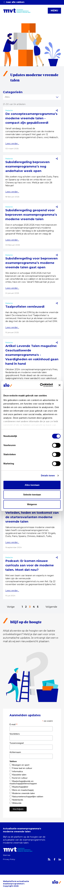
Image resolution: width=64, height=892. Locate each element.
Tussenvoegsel (17, 743)
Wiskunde (16, 803)
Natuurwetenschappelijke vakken (27, 796)
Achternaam (15, 752)
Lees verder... (12, 143)
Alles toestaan (32, 485)
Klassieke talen (19, 774)
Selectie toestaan (32, 494)
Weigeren (32, 504)
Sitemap (6, 855)
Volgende (51, 606)
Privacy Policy (9, 859)
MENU (54, 10)
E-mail (13, 724)
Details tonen (48, 475)
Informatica (17, 771)
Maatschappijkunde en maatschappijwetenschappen (23, 782)
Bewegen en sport (20, 765)
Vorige (11, 606)
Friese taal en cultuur (22, 768)
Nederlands (17, 800)
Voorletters (15, 734)
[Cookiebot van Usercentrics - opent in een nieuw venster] (40, 385)
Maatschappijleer (20, 787)
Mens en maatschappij (22, 790)
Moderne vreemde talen (23, 793)
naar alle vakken (14, 2)
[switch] (56, 445)
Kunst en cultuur (20, 778)
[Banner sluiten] (59, 385)
